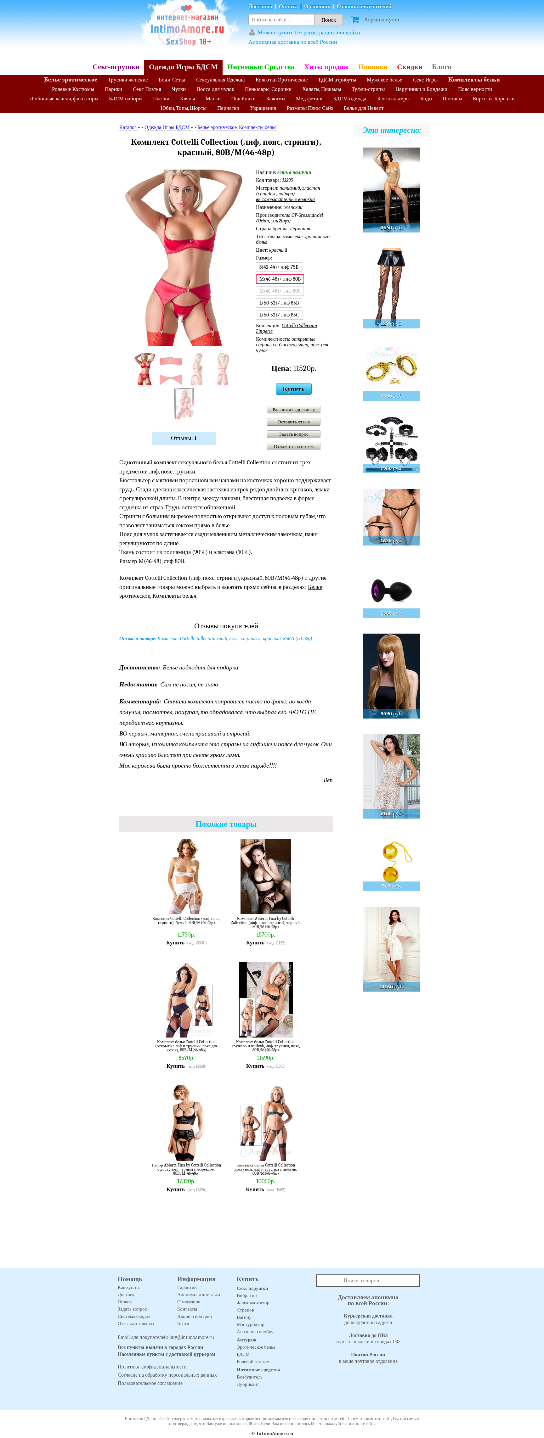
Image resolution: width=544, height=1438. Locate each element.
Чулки (179, 89)
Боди (426, 99)
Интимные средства (258, 1370)
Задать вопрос (294, 434)
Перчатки (228, 108)
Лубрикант (248, 1384)
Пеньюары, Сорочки (268, 89)
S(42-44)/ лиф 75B (278, 267)
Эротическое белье (256, 1347)
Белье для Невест (363, 108)
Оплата (288, 6)
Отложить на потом (294, 446)
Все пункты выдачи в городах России (160, 1347)
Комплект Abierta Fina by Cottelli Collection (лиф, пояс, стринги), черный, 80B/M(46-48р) (266, 922)
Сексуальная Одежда (220, 80)
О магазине (188, 1302)
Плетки (161, 99)
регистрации (318, 32)
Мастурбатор (250, 1324)
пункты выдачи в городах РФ (368, 1339)
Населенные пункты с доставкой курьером (166, 1354)
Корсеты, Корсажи (494, 99)
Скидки (409, 67)
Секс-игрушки (116, 67)
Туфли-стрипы (368, 89)
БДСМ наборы (125, 99)
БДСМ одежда (349, 99)
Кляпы (187, 99)
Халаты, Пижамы (321, 89)
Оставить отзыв (294, 422)
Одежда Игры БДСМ (183, 67)
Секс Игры (425, 80)
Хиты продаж (326, 67)
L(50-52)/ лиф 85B (279, 303)
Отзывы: (184, 438)
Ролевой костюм (253, 1361)
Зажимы (275, 99)
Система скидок (134, 1316)
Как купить (129, 1287)
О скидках (317, 6)
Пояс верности (475, 89)
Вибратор (247, 1295)
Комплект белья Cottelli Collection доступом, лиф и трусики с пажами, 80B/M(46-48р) (266, 1169)
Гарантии (187, 1287)
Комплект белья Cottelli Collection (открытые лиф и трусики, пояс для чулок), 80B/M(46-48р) (186, 1046)
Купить (294, 389)
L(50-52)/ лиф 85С (279, 315)
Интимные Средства (261, 67)
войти (353, 32)
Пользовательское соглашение (150, 1383)
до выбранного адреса (368, 1319)
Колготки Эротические (282, 80)
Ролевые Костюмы (73, 89)
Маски (213, 99)
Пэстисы (452, 99)
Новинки (373, 67)
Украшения (263, 108)
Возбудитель (250, 1377)
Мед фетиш (309, 99)
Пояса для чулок (215, 89)
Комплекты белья (474, 79)
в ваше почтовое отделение (368, 1358)
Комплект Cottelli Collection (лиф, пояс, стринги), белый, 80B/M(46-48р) (186, 920)
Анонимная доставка (273, 42)
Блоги (442, 67)
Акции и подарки (194, 1316)
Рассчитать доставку (294, 409)
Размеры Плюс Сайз (310, 108)
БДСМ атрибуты (337, 80)
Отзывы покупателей (364, 6)
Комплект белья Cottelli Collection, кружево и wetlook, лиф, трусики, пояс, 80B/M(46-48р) (266, 1046)
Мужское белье (384, 80)
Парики (113, 89)
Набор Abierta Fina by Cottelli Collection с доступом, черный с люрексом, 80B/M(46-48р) (186, 1169)
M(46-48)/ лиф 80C (279, 291)
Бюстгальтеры (393, 99)
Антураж (246, 1340)
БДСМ (243, 1354)
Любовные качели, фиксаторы (64, 99)
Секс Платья (147, 89)
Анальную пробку (255, 1331)
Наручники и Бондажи (421, 89)
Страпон (245, 1310)
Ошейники (243, 99)
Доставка (260, 6)
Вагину (244, 1317)
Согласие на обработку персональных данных (167, 1375)
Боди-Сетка (172, 80)
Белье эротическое (70, 79)
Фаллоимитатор (253, 1303)
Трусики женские (128, 80)
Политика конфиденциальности (152, 1366)
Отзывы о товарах (136, 1323)
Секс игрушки (252, 1288)
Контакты (187, 1309)
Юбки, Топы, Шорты (184, 108)
